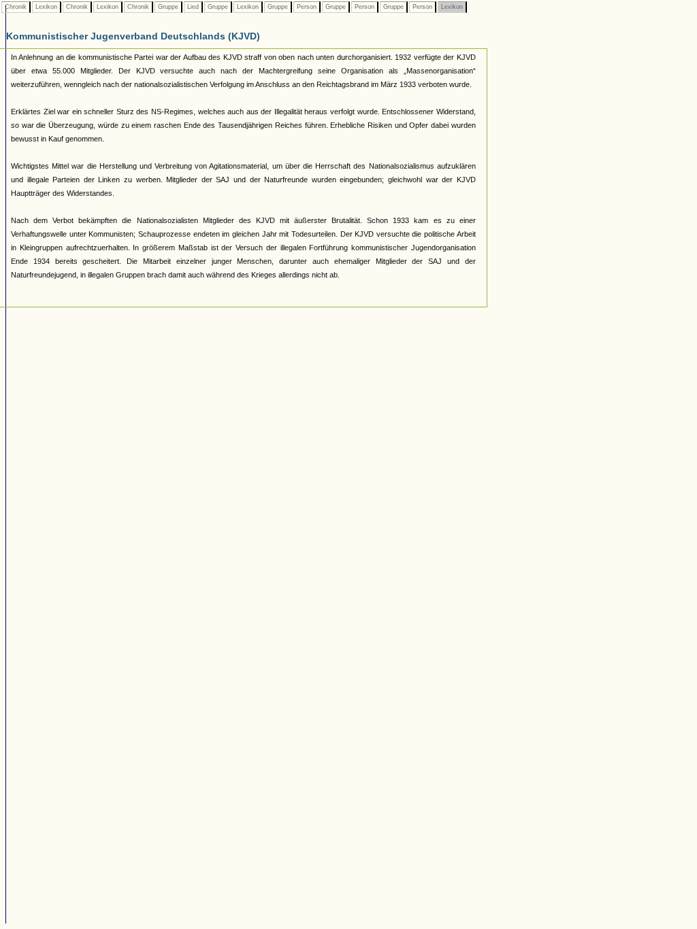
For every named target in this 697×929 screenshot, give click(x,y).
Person (307, 6)
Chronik (16, 6)
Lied (193, 6)
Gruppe (168, 6)
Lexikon (46, 6)
